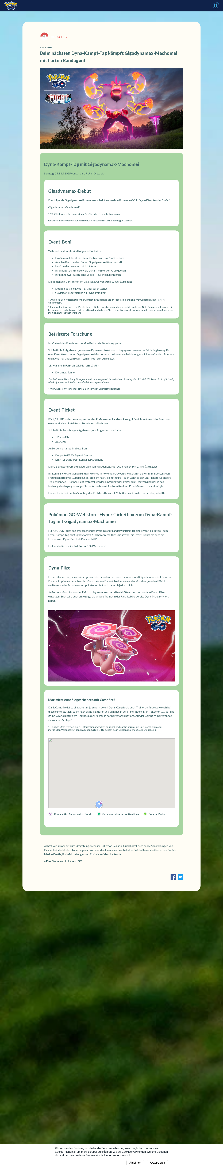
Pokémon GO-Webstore (89, 546)
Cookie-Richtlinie (65, 1151)
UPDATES (59, 37)
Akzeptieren (157, 1162)
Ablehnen (135, 1162)
